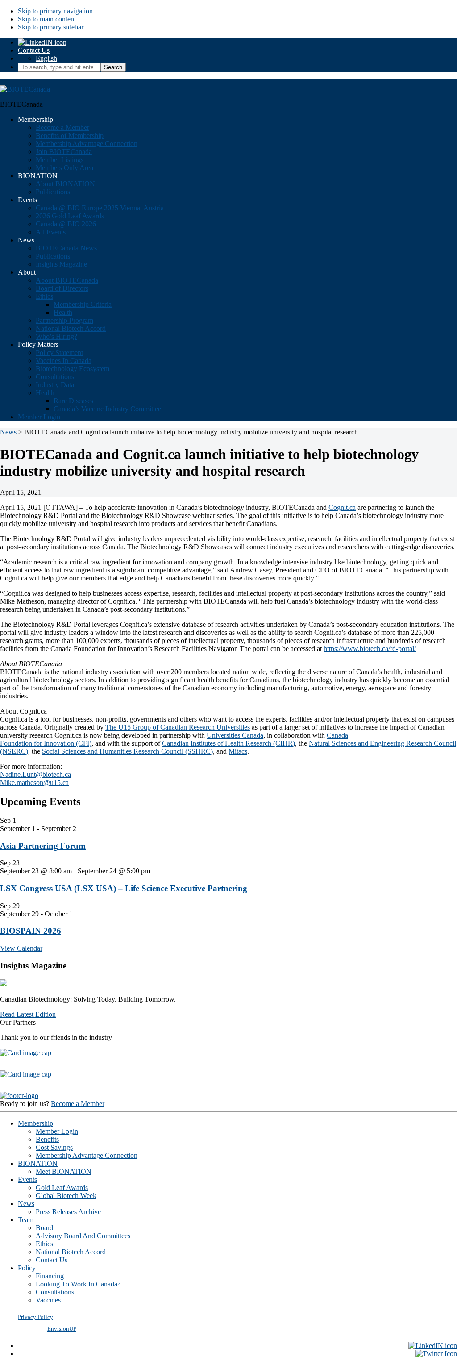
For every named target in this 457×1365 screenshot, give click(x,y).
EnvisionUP (61, 1328)
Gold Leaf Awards (62, 1187)
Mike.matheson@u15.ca (34, 782)
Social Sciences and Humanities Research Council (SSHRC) (127, 751)
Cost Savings (54, 1147)
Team (25, 1219)
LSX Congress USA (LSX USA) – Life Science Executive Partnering (123, 888)
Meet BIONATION (63, 1171)
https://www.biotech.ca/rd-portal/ (370, 648)
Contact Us (34, 50)
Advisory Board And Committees (83, 1236)
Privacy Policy (35, 1317)
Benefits (47, 1139)
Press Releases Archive (68, 1211)
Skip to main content (47, 19)
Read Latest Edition (28, 1014)
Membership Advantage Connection (86, 1155)
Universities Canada (235, 735)
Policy (27, 1268)
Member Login (57, 1131)
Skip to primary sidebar (50, 27)
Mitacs (237, 751)
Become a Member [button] (77, 1103)
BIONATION (38, 1163)
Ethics (44, 1244)
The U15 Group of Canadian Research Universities (177, 727)
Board (44, 1227)
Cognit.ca (342, 507)
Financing (50, 1276)
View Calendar (21, 948)
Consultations (55, 1292)
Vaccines (48, 1300)
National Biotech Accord (71, 1252)
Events (27, 1179)
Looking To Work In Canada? (78, 1284)
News (26, 1203)
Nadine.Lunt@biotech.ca (35, 774)
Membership (35, 1123)
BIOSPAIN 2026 (30, 930)
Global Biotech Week (66, 1195)
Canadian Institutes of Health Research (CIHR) (228, 743)
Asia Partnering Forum (43, 846)
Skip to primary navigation (55, 11)
